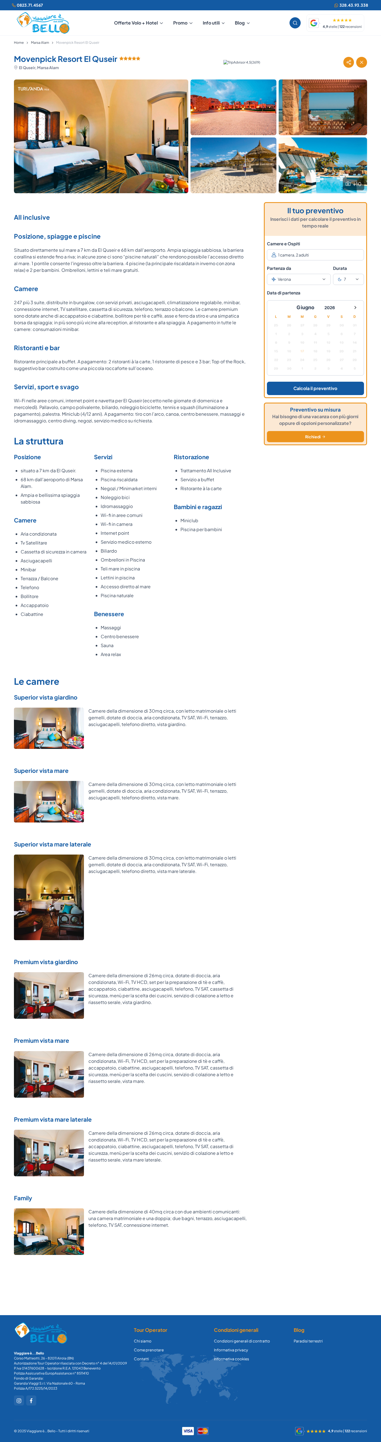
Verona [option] (284, 279)
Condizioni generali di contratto (242, 1341)
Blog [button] (240, 23)
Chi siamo (142, 1341)
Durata (340, 268)
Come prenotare (149, 1349)
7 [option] (345, 279)
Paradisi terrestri (308, 1341)
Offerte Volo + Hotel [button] (136, 23)
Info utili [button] (211, 23)
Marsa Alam (40, 42)
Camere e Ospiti (283, 243)
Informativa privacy (231, 1349)
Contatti (141, 1358)
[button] (348, 62)
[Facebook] (31, 1400)
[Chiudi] (361, 62)
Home (19, 42)
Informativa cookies (231, 1358)
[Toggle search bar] (295, 22)
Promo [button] (180, 23)
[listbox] (299, 279)
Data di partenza (283, 292)
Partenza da (279, 268)
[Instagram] (19, 1400)
